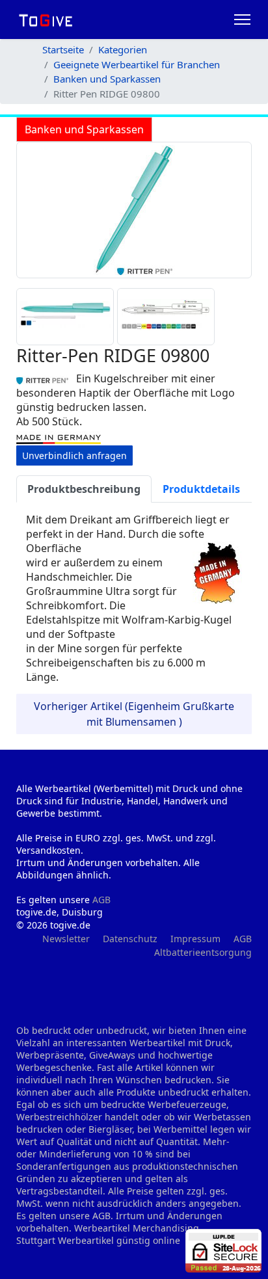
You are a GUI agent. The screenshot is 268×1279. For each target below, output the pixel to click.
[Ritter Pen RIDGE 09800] (134, 210)
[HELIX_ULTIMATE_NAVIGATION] (242, 19)
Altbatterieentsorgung (203, 952)
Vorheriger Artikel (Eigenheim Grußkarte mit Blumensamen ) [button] (134, 714)
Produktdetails (201, 489)
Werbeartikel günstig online (119, 1240)
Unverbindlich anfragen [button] (74, 455)
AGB (101, 899)
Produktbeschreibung (84, 489)
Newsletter (66, 938)
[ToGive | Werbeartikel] (46, 19)
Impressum (195, 938)
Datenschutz (130, 938)
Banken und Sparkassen (84, 129)
